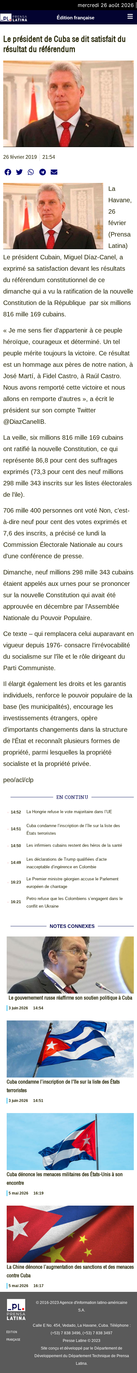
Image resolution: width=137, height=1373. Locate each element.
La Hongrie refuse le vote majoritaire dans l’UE (69, 811)
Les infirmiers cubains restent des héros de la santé (74, 845)
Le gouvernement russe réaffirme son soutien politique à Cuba (70, 997)
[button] (7, 172)
